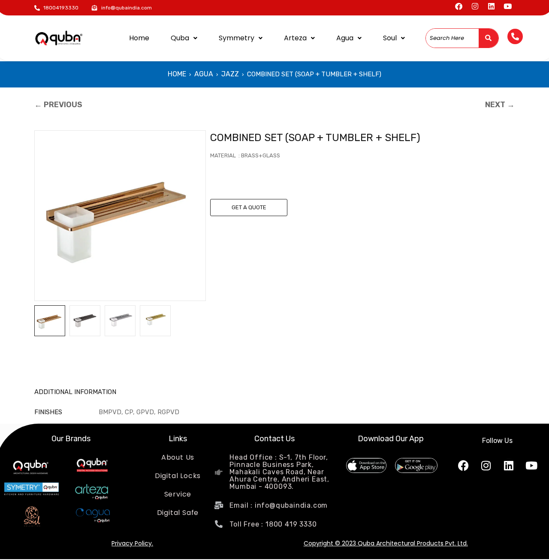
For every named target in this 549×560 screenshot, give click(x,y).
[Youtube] (507, 6)
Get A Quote (249, 207)
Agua (344, 38)
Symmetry (236, 38)
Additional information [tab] (75, 392)
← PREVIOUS (58, 104)
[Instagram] (475, 6)
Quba (180, 38)
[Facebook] (458, 6)
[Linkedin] (491, 6)
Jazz (230, 74)
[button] (184, 38)
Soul (390, 38)
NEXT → (500, 104)
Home (139, 38)
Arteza (295, 38)
